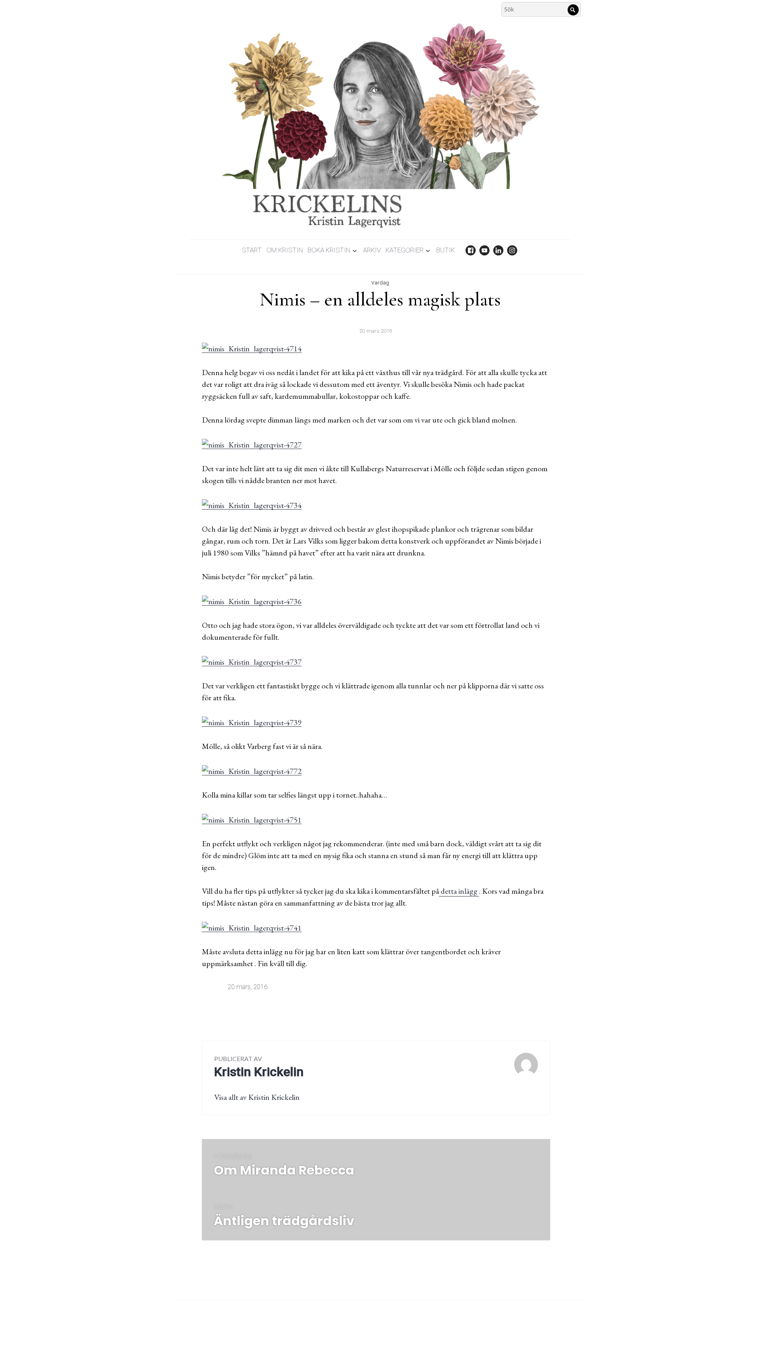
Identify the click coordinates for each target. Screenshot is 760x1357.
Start (252, 250)
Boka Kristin (329, 250)
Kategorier (405, 250)
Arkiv (372, 250)
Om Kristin (284, 250)
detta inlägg (459, 891)
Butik (445, 250)
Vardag (380, 283)
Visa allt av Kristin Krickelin (257, 1097)
